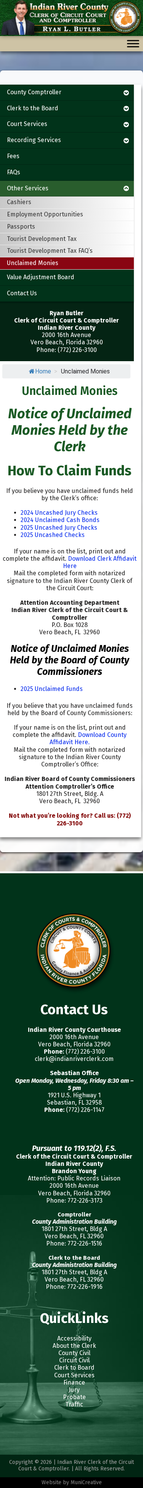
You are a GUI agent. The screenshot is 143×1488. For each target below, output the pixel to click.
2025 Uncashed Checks (53, 535)
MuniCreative (86, 1482)
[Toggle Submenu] (126, 92)
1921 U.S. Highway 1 (74, 1095)
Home (43, 371)
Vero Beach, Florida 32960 (74, 1044)
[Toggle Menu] (133, 43)
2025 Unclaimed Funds (52, 688)
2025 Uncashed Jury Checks (59, 527)
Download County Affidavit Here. (88, 738)
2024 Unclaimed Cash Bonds (60, 520)
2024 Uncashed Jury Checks (59, 512)
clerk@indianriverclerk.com (74, 1058)
